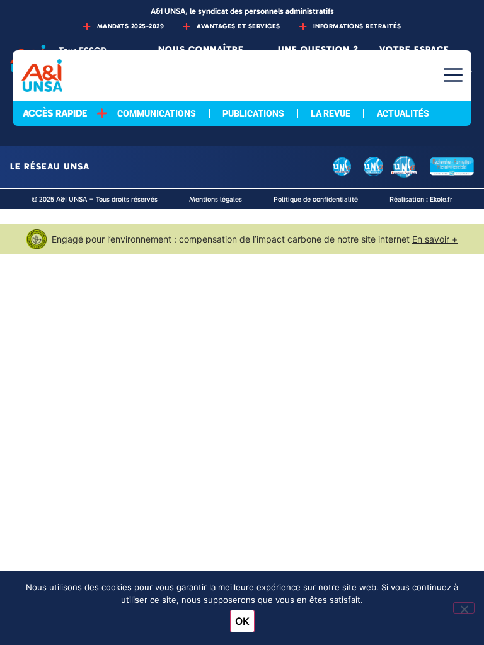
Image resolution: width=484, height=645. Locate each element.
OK (242, 621)
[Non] (464, 608)
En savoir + (435, 239)
